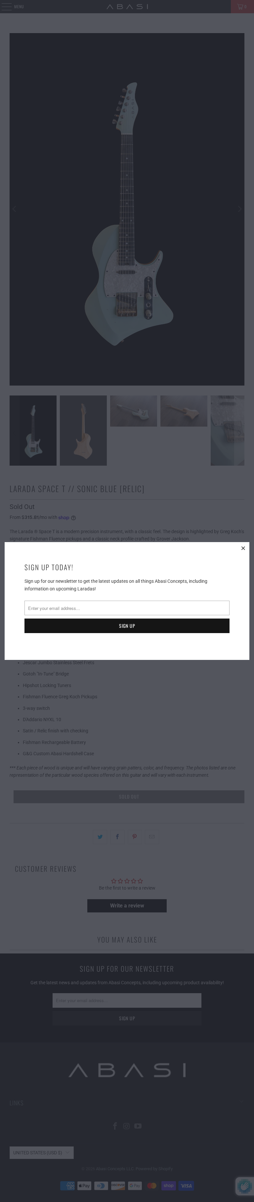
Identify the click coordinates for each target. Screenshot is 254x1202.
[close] (243, 548)
